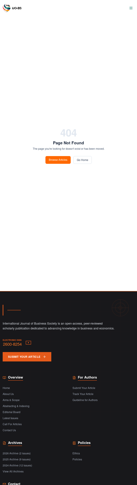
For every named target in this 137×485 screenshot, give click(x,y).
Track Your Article (83, 394)
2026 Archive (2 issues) (17, 453)
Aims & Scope (11, 400)
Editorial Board (11, 412)
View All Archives (13, 471)
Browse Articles (58, 160)
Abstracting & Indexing (16, 406)
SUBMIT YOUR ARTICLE (24, 357)
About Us (8, 394)
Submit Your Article (84, 388)
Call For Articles (12, 424)
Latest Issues (10, 418)
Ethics (76, 453)
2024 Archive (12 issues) (17, 465)
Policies (77, 459)
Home (6, 388)
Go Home (82, 160)
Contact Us (9, 430)
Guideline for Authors (85, 400)
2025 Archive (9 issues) (17, 459)
